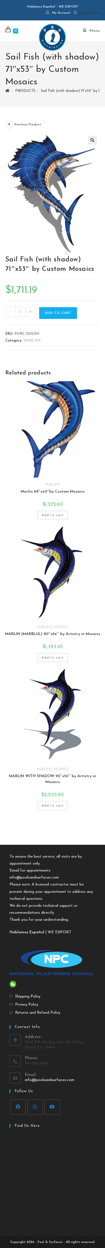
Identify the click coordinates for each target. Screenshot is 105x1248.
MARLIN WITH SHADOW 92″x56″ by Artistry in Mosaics (52, 779)
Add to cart (58, 313)
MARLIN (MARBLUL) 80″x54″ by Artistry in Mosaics (52, 634)
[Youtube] (52, 1107)
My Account (61, 13)
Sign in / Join (89, 13)
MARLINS (32, 340)
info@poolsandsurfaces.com (34, 877)
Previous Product (28, 124)
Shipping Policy (27, 996)
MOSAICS (61, 627)
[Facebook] (18, 1107)
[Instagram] (35, 1107)
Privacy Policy (26, 1004)
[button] (92, 140)
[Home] (7, 91)
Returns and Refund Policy (37, 1013)
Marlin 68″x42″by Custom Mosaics (53, 492)
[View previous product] (9, 125)
